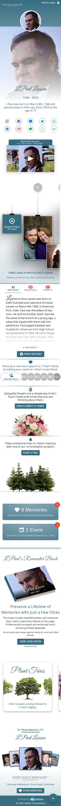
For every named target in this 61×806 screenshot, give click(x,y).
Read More (30, 347)
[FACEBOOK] (19, 121)
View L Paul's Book (30, 641)
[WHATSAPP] (54, 121)
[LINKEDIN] (7, 129)
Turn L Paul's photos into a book (30, 273)
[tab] (13, 288)
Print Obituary (32, 354)
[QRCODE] (7, 121)
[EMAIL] (19, 129)
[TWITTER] (42, 121)
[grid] (30, 232)
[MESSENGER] (30, 121)
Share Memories (32, 790)
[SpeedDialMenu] (53, 798)
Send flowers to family (30, 406)
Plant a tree (30, 452)
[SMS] (30, 129)
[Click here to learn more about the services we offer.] (30, 779)
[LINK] (54, 129)
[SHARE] (42, 129)
